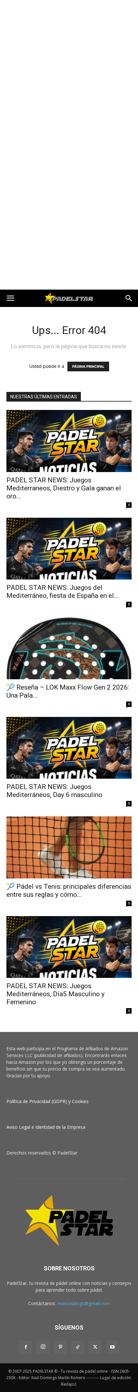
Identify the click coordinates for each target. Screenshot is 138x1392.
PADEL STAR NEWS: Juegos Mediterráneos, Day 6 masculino (54, 791)
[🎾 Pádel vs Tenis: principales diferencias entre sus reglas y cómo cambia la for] (69, 847)
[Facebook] (25, 1347)
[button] (10, 298)
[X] (95, 1347)
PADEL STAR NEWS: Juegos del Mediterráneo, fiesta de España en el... (62, 591)
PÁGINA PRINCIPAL (88, 366)
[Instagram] (43, 1347)
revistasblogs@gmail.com (83, 1303)
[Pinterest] (60, 1347)
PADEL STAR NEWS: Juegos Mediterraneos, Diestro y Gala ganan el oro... (63, 488)
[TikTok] (77, 1347)
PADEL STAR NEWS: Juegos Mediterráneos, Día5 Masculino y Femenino (55, 994)
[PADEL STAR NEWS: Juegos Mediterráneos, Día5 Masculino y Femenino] (69, 947)
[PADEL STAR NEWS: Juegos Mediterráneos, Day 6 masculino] (69, 748)
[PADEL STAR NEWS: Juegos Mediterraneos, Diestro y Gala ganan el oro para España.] (69, 441)
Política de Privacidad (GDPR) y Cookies (47, 1101)
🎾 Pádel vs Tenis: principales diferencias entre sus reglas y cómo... (68, 890)
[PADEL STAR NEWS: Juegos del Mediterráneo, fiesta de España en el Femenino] (69, 549)
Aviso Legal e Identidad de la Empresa (45, 1127)
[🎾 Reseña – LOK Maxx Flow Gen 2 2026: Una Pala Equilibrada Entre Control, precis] (69, 648)
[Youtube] (112, 1347)
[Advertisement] (69, 72)
